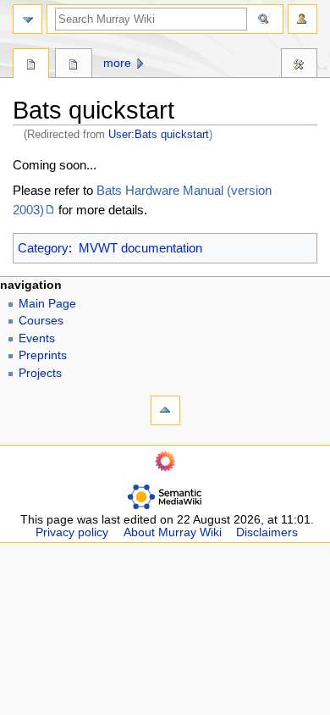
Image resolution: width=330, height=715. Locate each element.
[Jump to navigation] (27, 19)
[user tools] (302, 19)
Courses (41, 320)
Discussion (73, 65)
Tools (299, 65)
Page (31, 65)
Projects (40, 373)
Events (37, 338)
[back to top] (165, 410)
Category (43, 248)
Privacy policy (72, 532)
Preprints (43, 355)
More (117, 63)
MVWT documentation (140, 248)
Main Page (47, 303)
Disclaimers (267, 532)
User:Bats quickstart (158, 134)
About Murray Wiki (173, 532)
